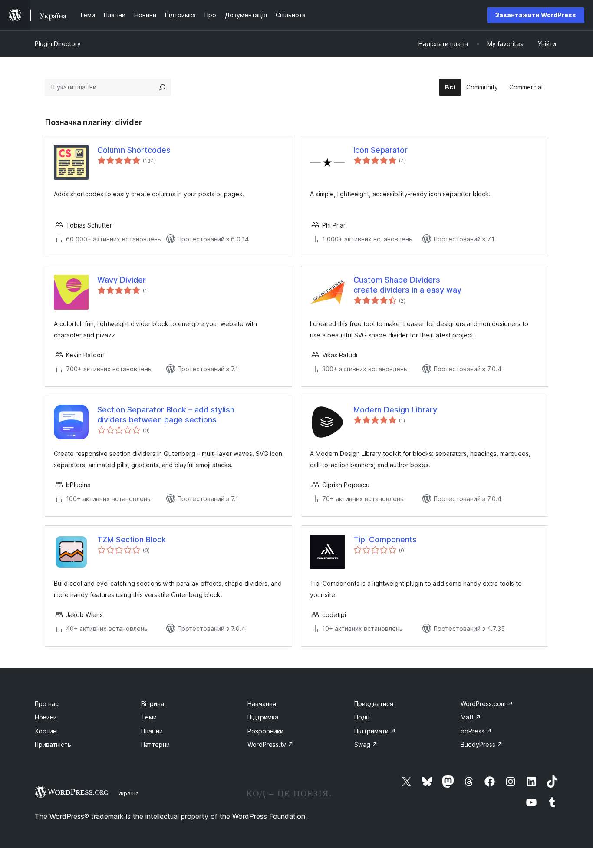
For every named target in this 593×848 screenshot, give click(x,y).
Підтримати (375, 731)
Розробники (265, 731)
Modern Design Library (395, 409)
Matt (471, 717)
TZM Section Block (131, 539)
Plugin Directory (58, 43)
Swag (366, 744)
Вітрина (152, 703)
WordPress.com (487, 703)
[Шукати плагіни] (162, 87)
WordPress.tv (270, 744)
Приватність (53, 744)
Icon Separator (380, 150)
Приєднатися (373, 703)
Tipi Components (385, 539)
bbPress (476, 731)
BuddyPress (482, 744)
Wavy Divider (121, 279)
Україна (128, 793)
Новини (46, 717)
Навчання (261, 703)
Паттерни (155, 744)
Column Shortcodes (134, 150)
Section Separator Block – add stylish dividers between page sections (165, 414)
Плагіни (152, 731)
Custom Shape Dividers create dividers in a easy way (407, 284)
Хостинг (47, 731)
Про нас (47, 703)
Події (361, 717)
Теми (149, 717)
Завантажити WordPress (535, 15)
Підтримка (262, 717)
